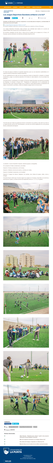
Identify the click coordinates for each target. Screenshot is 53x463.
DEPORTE (28, 7)
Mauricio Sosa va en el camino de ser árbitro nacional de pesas (34, 444)
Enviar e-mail (43, 18)
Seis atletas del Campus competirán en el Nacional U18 (32, 441)
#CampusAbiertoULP (13, 427)
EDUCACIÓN (21, 7)
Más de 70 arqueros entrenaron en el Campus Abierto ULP (32, 439)
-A (31, 18)
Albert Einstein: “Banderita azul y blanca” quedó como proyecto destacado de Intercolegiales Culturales (34, 436)
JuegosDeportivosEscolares (26, 427)
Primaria (35, 427)
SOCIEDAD (15, 7)
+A (29, 18)
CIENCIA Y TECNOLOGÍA (36, 7)
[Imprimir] (22, 18)
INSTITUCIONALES (7, 7)
